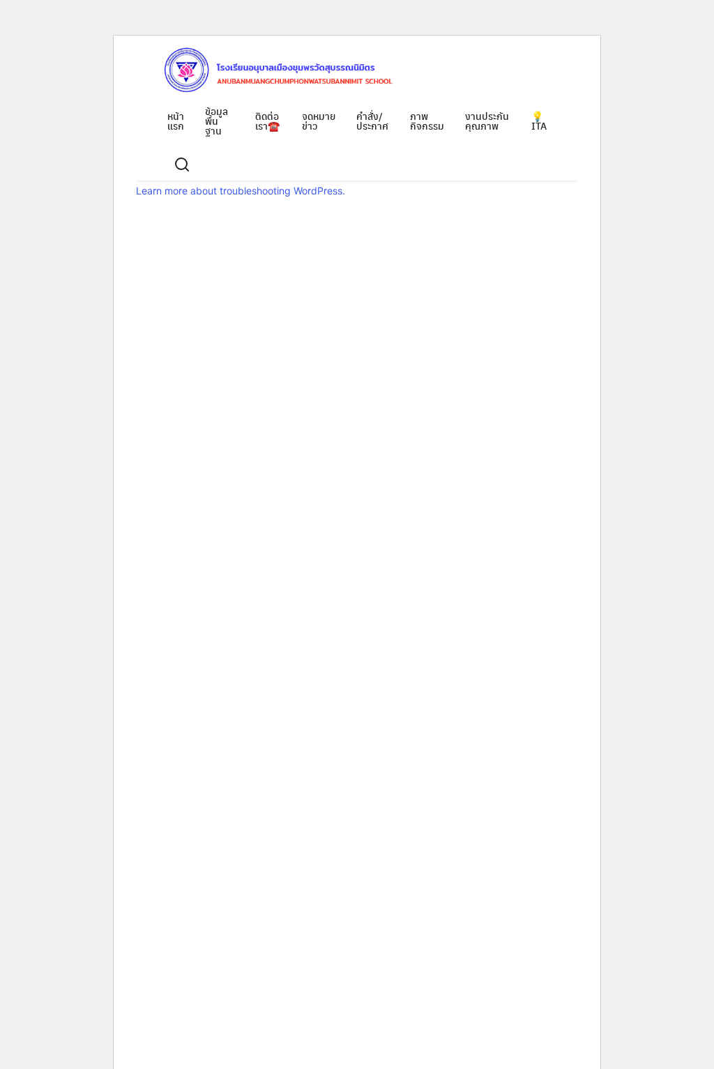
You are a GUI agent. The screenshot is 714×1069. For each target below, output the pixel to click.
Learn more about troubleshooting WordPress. (240, 191)
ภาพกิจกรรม (427, 120)
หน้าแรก (175, 120)
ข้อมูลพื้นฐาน (216, 120)
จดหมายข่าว (318, 120)
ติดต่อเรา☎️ (267, 120)
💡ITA (539, 120)
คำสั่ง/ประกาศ (372, 120)
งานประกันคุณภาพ (487, 120)
